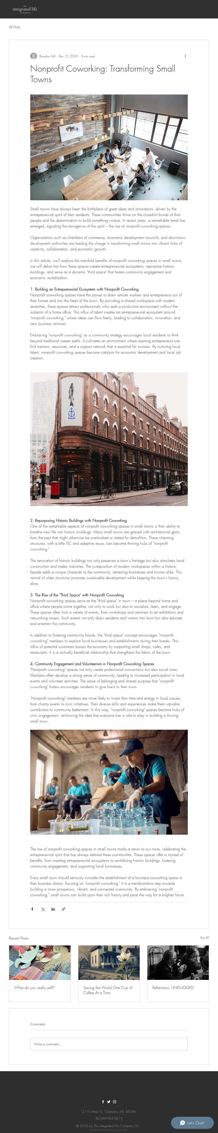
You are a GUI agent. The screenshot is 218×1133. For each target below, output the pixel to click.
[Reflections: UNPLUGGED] (178, 962)
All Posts (14, 27)
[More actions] (185, 56)
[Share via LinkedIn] (53, 909)
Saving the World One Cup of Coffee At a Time (107, 990)
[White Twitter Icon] (109, 1102)
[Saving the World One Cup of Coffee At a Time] (109, 962)
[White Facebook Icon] (103, 1102)
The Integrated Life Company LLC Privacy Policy (109, 1129)
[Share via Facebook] (32, 909)
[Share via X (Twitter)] (43, 909)
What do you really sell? (34, 987)
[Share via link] (64, 909)
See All (204, 937)
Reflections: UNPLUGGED (173, 987)
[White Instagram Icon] (114, 1102)
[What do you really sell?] (40, 962)
